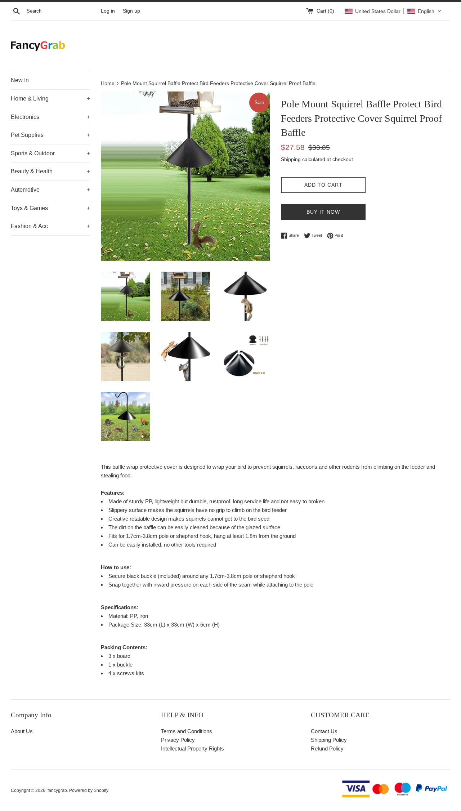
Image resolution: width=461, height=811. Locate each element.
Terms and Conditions (186, 731)
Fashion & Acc (50, 226)
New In (20, 80)
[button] (392, 11)
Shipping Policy (329, 740)
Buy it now (323, 212)
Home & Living (50, 98)
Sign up (131, 11)
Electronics (50, 117)
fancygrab (57, 790)
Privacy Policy (178, 740)
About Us (22, 731)
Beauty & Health (50, 171)
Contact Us (324, 731)
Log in (108, 11)
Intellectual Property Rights (192, 748)
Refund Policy (327, 748)
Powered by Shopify (88, 790)
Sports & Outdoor (50, 153)
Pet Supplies (50, 135)
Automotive (50, 190)
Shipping (291, 159)
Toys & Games (50, 208)
